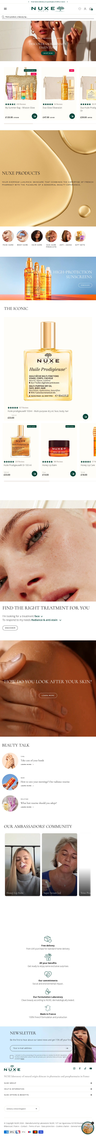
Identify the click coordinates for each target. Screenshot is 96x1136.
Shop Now (48, 37)
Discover (85, 285)
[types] (43, 616)
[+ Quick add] (34, 116)
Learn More (26, 785)
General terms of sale (80, 1126)
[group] (48, 942)
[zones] (55, 620)
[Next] (67, 2)
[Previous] (28, 2)
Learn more (48, 695)
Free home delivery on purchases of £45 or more (48, 2)
